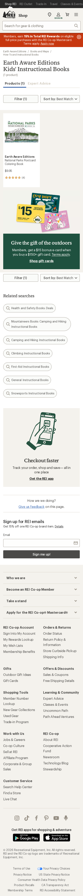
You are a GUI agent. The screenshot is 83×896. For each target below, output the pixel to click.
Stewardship (52, 769)
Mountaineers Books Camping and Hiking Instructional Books (38, 324)
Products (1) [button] (15, 83)
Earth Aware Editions (14, 51)
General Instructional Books (30, 380)
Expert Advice (39, 83)
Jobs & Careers (14, 740)
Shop (23, 15)
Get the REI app (41, 478)
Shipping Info (53, 657)
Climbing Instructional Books (30, 353)
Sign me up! (41, 554)
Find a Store (12, 793)
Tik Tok (27, 818)
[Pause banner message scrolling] (78, 37)
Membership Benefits (19, 651)
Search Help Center (17, 787)
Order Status (52, 633)
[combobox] (41, 25)
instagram (17, 818)
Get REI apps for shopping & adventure (41, 830)
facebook (36, 818)
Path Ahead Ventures (58, 716)
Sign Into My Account (19, 633)
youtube (56, 818)
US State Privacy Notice (54, 874)
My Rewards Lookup (18, 639)
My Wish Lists (13, 645)
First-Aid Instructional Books (30, 366)
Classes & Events (55, 704)
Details (59, 526)
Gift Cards (10, 681)
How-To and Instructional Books (20, 54)
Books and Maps (39, 51)
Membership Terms (20, 890)
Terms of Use (21, 868)
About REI (50, 740)
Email (6, 535)
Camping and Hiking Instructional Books (38, 340)
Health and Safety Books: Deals (32, 308)
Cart (67, 15)
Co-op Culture (13, 746)
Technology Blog (55, 763)
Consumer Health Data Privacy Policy (41, 879)
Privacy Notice (22, 874)
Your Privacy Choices (56, 868)
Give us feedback (31, 506)
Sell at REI (10, 752)
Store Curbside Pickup (60, 651)
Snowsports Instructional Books (32, 393)
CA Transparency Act (55, 885)
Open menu (76, 15)
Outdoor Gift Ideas (17, 674)
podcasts (66, 818)
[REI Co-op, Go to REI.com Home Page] (8, 15)
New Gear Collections (19, 710)
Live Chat (10, 799)
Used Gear (11, 716)
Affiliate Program (15, 758)
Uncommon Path (55, 710)
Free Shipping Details (58, 681)
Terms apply (61, 254)
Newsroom (51, 757)
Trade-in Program (15, 722)
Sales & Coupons (55, 674)
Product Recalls (24, 885)
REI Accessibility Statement (57, 890)
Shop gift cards (41, 261)
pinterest (46, 818)
